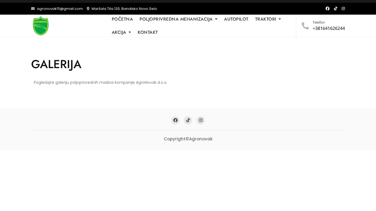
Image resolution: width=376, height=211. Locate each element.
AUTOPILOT (236, 19)
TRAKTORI (265, 19)
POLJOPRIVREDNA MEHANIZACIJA (176, 19)
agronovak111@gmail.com (59, 8)
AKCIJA (119, 32)
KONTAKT (148, 32)
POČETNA (122, 19)
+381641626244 (329, 26)
